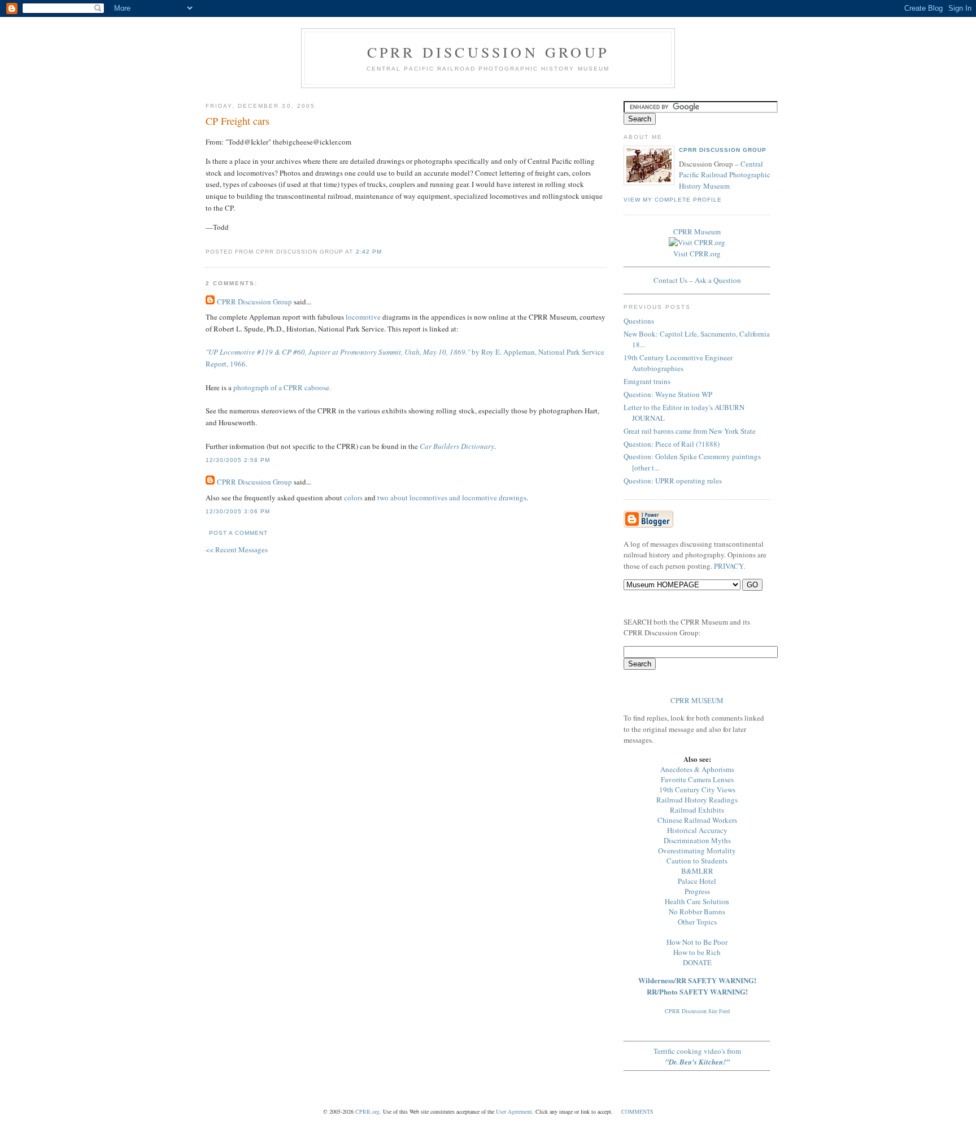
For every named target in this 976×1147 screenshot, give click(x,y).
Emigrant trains (647, 381)
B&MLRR (697, 871)
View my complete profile (673, 200)
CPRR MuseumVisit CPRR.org (697, 242)
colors (353, 497)
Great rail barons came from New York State (690, 431)
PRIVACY (728, 566)
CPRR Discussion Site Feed (697, 1011)
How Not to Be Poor (696, 942)
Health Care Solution (697, 901)
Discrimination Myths (697, 840)
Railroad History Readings (697, 800)
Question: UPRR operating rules (673, 481)
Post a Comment (238, 533)
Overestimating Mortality (697, 850)
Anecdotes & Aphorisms (697, 769)
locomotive (363, 317)
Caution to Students (696, 861)
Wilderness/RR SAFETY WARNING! (697, 980)
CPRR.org (367, 1111)
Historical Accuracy (697, 830)
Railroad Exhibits (697, 810)
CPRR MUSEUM (697, 700)
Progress (697, 891)
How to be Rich (697, 952)
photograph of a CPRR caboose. (282, 387)
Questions (639, 321)
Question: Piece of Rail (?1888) (672, 444)
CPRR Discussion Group (488, 52)
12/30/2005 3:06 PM (238, 511)
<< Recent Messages (237, 549)
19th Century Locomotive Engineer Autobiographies (678, 363)
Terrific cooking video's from (697, 1056)
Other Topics (697, 922)
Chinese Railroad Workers (697, 820)
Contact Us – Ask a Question (697, 280)
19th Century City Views (697, 789)
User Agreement (514, 1111)
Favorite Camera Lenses (697, 779)
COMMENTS (637, 1111)
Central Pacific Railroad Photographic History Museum (724, 175)
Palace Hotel (697, 881)
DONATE (697, 962)
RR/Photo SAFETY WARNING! (697, 991)
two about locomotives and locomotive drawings (451, 497)
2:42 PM (369, 251)
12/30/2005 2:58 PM (238, 460)
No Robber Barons (697, 911)
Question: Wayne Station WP (668, 394)
